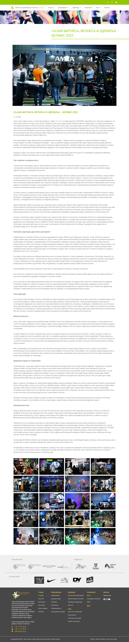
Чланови (41, 611)
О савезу (41, 595)
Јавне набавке (42, 608)
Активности (88, 7)
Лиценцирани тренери (58, 611)
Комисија (54, 602)
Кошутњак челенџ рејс (75, 611)
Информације (55, 595)
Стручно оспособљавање (76, 595)
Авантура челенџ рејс (74, 618)
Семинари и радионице (75, 602)
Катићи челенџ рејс (74, 621)
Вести (89, 595)
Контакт (107, 7)
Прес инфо (41, 605)
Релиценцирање (56, 608)
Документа (41, 602)
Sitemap (92, 639)
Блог (88, 606)
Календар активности (94, 598)
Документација (56, 598)
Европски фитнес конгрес (76, 598)
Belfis (88, 602)
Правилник (54, 605)
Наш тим (41, 598)
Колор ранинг (72, 615)
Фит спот (70, 605)
